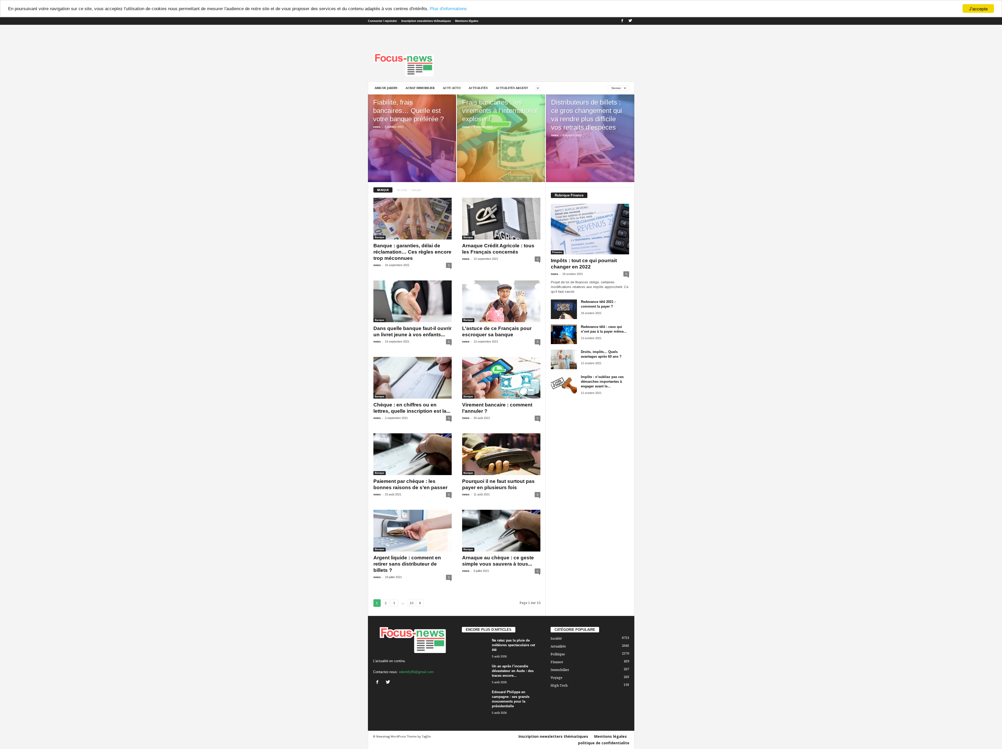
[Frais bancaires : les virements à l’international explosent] (501, 146)
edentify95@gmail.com (416, 672)
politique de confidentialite (603, 742)
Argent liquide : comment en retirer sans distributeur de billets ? (407, 564)
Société (556, 638)
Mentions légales (466, 20)
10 (411, 603)
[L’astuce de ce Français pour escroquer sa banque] (501, 301)
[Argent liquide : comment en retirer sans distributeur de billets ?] (412, 531)
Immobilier (560, 670)
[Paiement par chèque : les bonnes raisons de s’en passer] (412, 454)
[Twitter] (630, 21)
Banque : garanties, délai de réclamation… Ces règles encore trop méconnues (412, 252)
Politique (558, 654)
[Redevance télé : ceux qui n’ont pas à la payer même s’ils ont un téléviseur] (564, 334)
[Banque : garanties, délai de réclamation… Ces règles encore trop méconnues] (412, 218)
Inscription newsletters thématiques (426, 20)
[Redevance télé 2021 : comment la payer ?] (564, 309)
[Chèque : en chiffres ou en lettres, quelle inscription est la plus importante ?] (412, 378)
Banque (379, 237)
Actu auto (452, 88)
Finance (557, 252)
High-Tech (559, 685)
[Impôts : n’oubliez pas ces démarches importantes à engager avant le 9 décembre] (564, 384)
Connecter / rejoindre (382, 20)
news (376, 126)
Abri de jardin (385, 88)
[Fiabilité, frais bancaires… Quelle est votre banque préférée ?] (412, 146)
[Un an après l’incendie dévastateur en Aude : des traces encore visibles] (475, 674)
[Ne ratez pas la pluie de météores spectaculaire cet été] (475, 648)
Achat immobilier (420, 88)
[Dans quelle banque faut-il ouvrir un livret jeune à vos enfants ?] (412, 301)
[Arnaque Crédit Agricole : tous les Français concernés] (501, 218)
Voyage (556, 678)
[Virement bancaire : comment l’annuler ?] (501, 378)
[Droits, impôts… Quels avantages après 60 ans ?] (564, 359)
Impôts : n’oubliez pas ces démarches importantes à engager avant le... (602, 381)
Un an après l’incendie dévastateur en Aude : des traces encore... (513, 671)
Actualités (478, 88)
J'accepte (978, 8)
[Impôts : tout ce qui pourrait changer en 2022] (590, 229)
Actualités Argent (512, 88)
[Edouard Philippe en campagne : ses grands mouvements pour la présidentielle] (475, 699)
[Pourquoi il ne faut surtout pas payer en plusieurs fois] (501, 454)
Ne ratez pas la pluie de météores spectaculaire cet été (513, 645)
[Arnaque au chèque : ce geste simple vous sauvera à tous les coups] (501, 531)
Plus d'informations (448, 8)
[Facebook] (622, 21)
